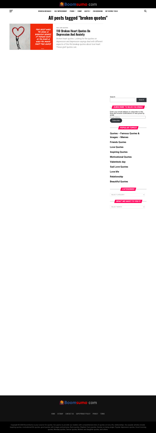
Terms (102, 413)
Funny (80, 11)
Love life (114, 171)
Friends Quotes (118, 142)
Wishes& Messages (44, 11)
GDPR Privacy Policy (83, 413)
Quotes (87, 11)
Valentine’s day (118, 161)
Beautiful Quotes (119, 181)
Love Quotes (116, 147)
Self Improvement (60, 11)
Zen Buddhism (98, 11)
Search (112, 97)
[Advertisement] (127, 58)
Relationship (116, 176)
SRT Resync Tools (111, 11)
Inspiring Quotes (119, 152)
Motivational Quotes (121, 157)
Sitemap (60, 413)
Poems (72, 11)
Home (53, 413)
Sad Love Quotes (119, 166)
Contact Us (69, 413)
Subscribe (116, 120)
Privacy (95, 413)
